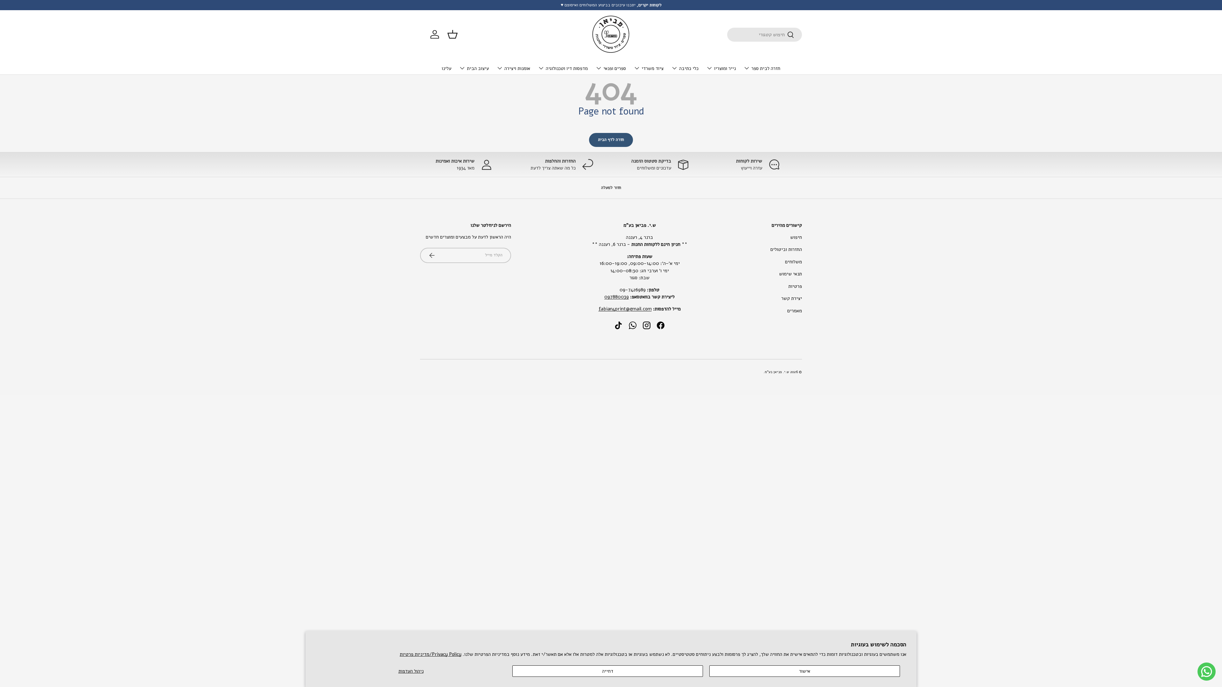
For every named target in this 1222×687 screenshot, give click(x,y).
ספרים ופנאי (614, 68)
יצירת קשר (791, 298)
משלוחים (793, 262)
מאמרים (794, 311)
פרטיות (795, 286)
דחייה (607, 671)
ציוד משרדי (653, 68)
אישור (804, 671)
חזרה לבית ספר (765, 68)
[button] (453, 34)
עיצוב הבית (478, 68)
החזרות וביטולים (786, 249)
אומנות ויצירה (517, 68)
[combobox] (764, 35)
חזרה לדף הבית (611, 139)
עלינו (446, 68)
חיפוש (796, 237)
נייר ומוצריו (725, 68)
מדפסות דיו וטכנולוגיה (567, 68)
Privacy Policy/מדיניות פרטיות (430, 654)
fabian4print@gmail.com (625, 309)
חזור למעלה (611, 188)
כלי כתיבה (689, 68)
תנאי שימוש (790, 274)
